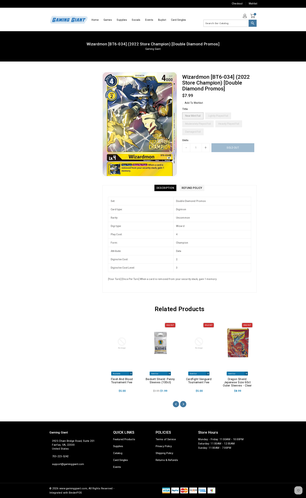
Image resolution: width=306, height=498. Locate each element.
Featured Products (124, 439)
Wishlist (253, 3)
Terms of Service (166, 439)
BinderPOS (75, 492)
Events (117, 467)
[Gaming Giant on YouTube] (78, 3)
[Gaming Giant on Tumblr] (71, 3)
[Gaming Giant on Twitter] (51, 3)
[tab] (165, 188)
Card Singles (120, 460)
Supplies (118, 446)
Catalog (117, 453)
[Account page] (245, 16)
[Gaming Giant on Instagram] (64, 3)
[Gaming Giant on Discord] (85, 3)
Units (185, 140)
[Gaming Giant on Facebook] (44, 3)
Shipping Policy (164, 453)
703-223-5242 (60, 456)
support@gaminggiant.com (68, 464)
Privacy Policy (164, 446)
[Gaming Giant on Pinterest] (58, 3)
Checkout (237, 3)
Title (185, 109)
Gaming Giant (153, 49)
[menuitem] (95, 19)
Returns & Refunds (167, 460)
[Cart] (253, 16)
